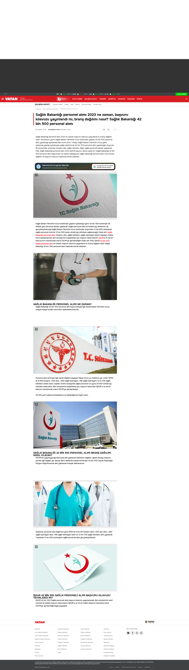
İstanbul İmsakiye (109, 646)
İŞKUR (72, 151)
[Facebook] (132, 633)
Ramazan (106, 642)
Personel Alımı (86, 104)
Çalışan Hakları (58, 104)
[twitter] (137, 633)
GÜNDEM (102, 99)
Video (59, 652)
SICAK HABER (77, 99)
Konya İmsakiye (108, 652)
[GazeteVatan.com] (40, 622)
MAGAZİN (130, 99)
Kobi (72, 104)
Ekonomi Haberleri (63, 636)
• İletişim (117, 667)
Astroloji (106, 629)
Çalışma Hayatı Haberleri (42, 639)
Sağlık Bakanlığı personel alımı (48, 137)
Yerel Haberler (85, 629)
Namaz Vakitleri (108, 639)
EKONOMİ (121, 99)
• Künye (111, 667)
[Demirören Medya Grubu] (149, 622)
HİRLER (62, 99)
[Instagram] (141, 633)
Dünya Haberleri (63, 639)
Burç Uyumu (107, 632)
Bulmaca (37, 646)
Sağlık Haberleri (62, 646)
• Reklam (140, 667)
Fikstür (37, 652)
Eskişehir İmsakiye (109, 656)
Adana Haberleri (86, 632)
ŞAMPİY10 (112, 99)
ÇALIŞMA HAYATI (90, 99)
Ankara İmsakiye (109, 649)
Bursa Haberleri (85, 636)
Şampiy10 (38, 649)
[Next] (128, 633)
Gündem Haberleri (63, 629)
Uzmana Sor (97, 104)
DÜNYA (139, 99)
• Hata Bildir (147, 667)
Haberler (38, 109)
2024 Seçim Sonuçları (41, 636)
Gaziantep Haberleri (87, 642)
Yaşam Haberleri (63, 632)
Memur (77, 104)
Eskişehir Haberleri (86, 639)
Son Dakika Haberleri (41, 632)
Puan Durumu (39, 656)
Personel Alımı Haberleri (50, 109)
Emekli (67, 104)
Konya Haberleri (86, 646)
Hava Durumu (39, 642)
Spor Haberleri (62, 649)
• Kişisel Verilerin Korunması (128, 667)
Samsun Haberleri (86, 649)
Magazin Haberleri (63, 642)
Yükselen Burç (108, 636)
